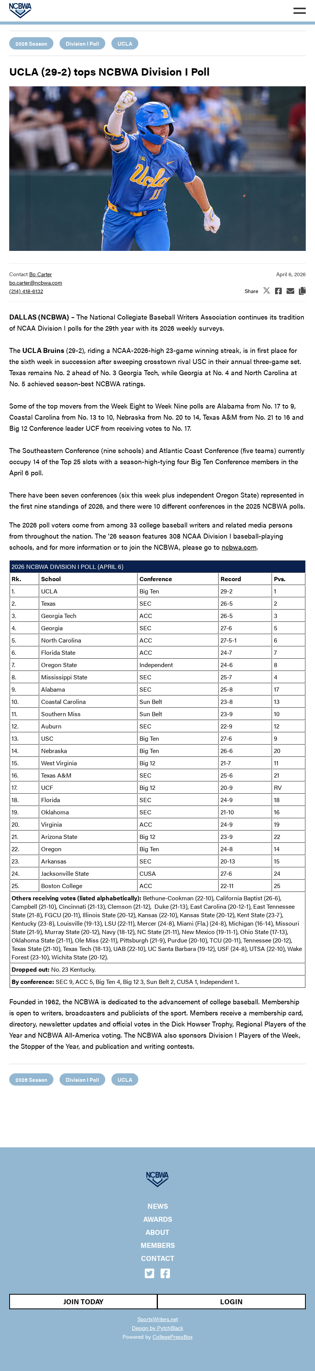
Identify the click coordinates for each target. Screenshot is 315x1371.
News (158, 1206)
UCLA (125, 43)
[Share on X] (266, 291)
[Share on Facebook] (278, 291)
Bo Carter (40, 274)
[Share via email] (290, 291)
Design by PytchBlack (157, 1327)
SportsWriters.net (158, 1319)
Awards (157, 1219)
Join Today (83, 1301)
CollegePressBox (172, 1336)
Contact (157, 1258)
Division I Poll (82, 43)
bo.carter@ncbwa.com (35, 282)
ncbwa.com (239, 547)
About (157, 1232)
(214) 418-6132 (26, 291)
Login (231, 1301)
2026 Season (31, 43)
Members (158, 1245)
